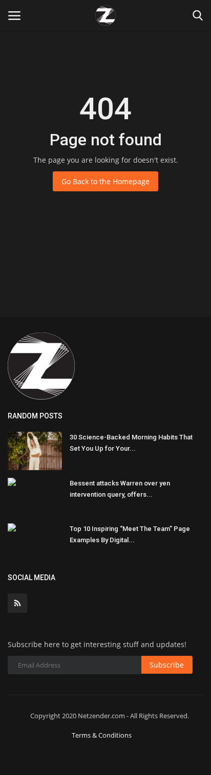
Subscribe (167, 665)
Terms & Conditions (102, 735)
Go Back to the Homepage (105, 181)
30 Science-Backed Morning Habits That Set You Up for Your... (131, 442)
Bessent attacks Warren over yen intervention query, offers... (120, 488)
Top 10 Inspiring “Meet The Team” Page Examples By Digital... (130, 534)
